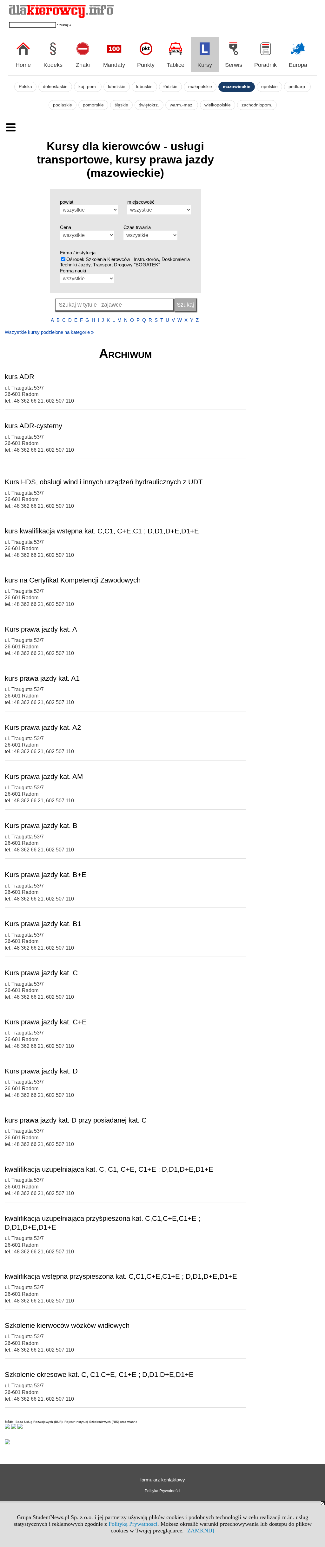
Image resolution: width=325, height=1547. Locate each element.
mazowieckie (236, 86)
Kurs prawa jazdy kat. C (41, 973)
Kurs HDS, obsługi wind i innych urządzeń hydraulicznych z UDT (103, 482)
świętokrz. (149, 105)
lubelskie (116, 86)
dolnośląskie (55, 86)
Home (23, 65)
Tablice (175, 65)
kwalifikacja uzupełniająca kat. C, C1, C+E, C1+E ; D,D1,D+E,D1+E (109, 1169)
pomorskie (93, 105)
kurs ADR (19, 377)
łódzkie (170, 86)
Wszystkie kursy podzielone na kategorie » (49, 332)
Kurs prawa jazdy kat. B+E (45, 875)
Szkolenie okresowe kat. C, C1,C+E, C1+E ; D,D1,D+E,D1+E (99, 1374)
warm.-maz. (182, 105)
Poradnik (265, 65)
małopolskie (200, 86)
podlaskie (62, 105)
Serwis (233, 65)
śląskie (121, 105)
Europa (298, 65)
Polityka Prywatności (162, 1491)
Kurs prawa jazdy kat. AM (44, 776)
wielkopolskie (217, 105)
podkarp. (297, 86)
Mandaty (114, 65)
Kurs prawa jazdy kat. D (41, 1071)
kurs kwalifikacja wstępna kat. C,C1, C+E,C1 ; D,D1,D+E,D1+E (102, 531)
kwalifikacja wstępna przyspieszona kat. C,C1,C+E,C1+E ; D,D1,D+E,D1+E (121, 1276)
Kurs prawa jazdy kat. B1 (43, 924)
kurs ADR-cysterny (33, 426)
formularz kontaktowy (162, 1479)
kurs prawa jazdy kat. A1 (42, 678)
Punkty (146, 65)
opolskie (269, 86)
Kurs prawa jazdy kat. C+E (46, 1022)
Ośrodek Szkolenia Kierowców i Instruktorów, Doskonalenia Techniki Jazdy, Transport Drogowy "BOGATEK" (125, 262)
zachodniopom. (257, 105)
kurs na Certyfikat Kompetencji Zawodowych (73, 580)
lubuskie (144, 86)
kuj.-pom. (87, 86)
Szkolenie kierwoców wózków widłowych (67, 1325)
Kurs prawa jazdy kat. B (41, 826)
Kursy (204, 65)
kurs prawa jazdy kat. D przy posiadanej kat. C (76, 1120)
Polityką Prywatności (133, 1524)
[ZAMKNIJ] (199, 1530)
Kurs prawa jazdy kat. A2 (43, 727)
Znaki (83, 65)
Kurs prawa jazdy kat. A (41, 629)
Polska (25, 86)
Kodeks (53, 65)
